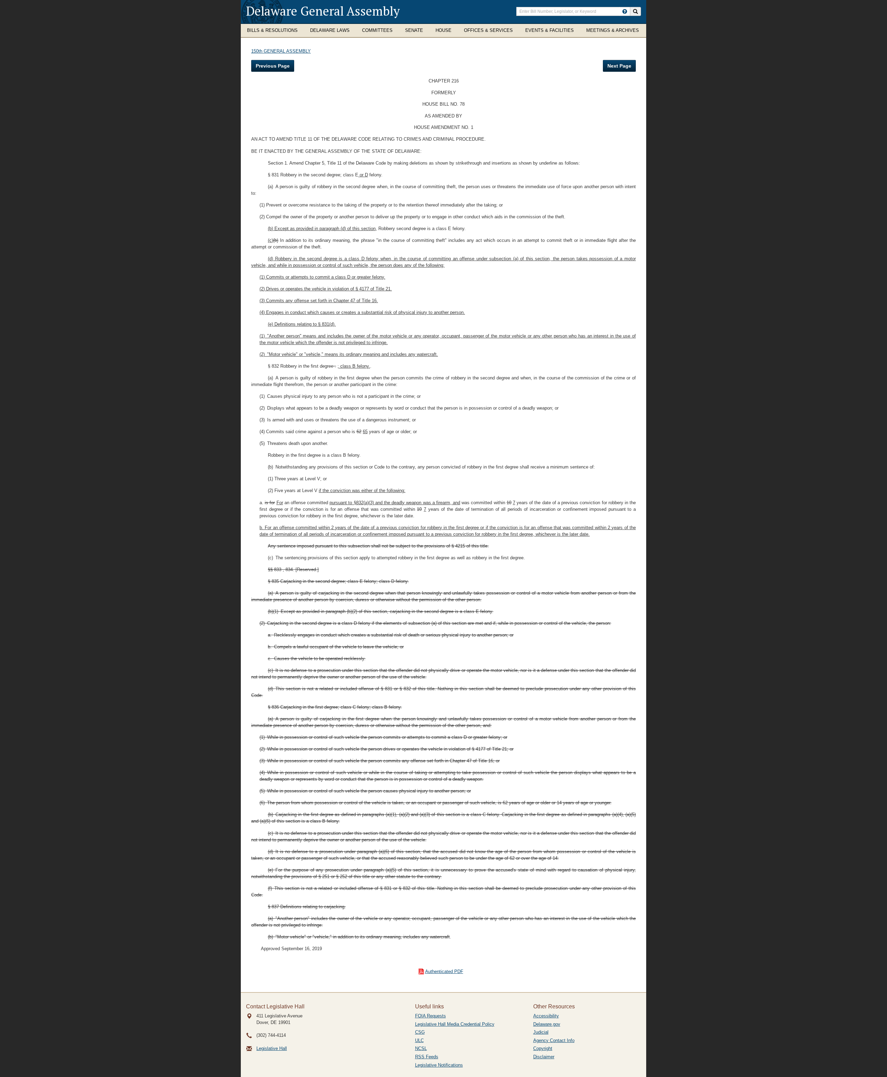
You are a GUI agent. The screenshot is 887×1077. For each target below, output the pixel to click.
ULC (419, 1040)
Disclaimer (543, 1056)
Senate (414, 30)
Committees (377, 30)
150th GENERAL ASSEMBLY (281, 51)
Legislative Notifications (439, 1065)
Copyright (542, 1048)
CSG (420, 1032)
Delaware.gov (546, 1024)
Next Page (619, 66)
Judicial (540, 1032)
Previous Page (273, 66)
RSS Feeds (426, 1056)
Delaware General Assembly (323, 11)
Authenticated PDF (444, 971)
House (443, 30)
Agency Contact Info (553, 1040)
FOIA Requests (430, 1015)
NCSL (421, 1048)
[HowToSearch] (624, 11)
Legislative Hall (271, 1048)
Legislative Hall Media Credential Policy (454, 1024)
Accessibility (546, 1015)
